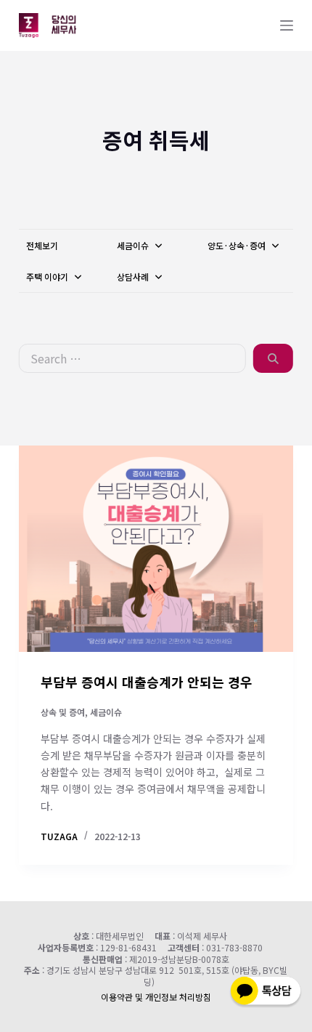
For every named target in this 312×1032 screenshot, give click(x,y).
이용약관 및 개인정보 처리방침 (156, 997)
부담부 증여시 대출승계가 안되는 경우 (147, 681)
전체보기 (42, 245)
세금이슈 (134, 245)
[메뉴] (286, 25)
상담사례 (134, 276)
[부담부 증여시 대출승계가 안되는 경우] (156, 549)
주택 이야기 (48, 276)
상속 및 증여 (63, 712)
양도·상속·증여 (238, 245)
